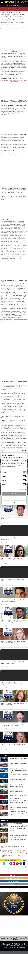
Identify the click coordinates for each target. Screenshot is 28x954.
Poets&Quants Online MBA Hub (17, 811)
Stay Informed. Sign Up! (10, 860)
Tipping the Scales (22, 938)
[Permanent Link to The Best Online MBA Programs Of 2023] (4, 814)
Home (2, 9)
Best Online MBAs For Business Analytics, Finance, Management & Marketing (18, 807)
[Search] (26, 867)
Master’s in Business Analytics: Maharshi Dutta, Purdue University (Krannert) (13, 600)
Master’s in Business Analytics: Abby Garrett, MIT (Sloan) (13, 745)
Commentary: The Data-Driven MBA (19, 774)
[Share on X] (4, 25)
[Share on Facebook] (2, 25)
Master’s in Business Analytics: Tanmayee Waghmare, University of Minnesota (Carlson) (12, 559)
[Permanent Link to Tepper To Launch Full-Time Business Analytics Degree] (4, 786)
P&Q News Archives (12, 943)
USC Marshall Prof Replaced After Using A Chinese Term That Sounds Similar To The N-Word (18, 835)
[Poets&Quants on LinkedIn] (20, 863)
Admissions (15, 9)
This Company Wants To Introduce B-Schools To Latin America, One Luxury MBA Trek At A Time (7, 853)
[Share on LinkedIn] (9, 25)
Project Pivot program (17, 317)
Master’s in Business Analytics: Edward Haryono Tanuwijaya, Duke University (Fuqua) (13, 724)
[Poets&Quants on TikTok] (24, 863)
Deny (14, 502)
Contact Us (12, 945)
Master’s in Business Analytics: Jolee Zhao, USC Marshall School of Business (12, 662)
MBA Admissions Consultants (14, 884)
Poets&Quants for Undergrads (9, 938)
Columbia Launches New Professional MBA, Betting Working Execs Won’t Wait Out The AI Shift (18, 825)
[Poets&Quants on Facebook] (10, 863)
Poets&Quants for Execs (18, 937)
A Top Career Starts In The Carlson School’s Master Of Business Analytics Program (18, 797)
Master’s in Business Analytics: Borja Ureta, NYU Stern (13, 579)
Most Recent (22, 9)
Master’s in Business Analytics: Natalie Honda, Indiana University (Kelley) (12, 703)
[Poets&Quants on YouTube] (17, 863)
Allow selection (14, 497)
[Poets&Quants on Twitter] (4, 863)
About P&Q (4, 943)
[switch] (25, 476)
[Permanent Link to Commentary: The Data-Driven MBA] (4, 775)
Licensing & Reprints (6, 944)
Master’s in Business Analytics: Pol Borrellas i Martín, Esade (14, 517)
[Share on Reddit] (14, 25)
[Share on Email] (7, 25)
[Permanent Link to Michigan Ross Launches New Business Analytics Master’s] (4, 791)
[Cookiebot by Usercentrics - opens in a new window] (21, 451)
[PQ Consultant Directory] (14, 925)
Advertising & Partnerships (19, 944)
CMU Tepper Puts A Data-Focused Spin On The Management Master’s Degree (18, 770)
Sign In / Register (20, 945)
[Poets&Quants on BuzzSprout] (7, 863)
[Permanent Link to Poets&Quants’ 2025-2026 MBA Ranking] (4, 830)
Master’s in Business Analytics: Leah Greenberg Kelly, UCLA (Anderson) (13, 641)
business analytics (10, 846)
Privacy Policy (21, 943)
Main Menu (8, 9)
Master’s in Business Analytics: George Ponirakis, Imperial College (13, 538)
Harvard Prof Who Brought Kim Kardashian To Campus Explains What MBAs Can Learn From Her (19, 853)
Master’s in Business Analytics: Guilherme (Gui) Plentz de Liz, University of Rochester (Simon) (13, 621)
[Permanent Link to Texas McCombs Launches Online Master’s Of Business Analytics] (4, 765)
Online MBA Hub (14, 875)
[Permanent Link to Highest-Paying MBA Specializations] (4, 759)
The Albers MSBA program (7, 219)
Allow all (14, 493)
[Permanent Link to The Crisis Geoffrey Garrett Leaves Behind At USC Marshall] (4, 840)
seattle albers (17, 846)
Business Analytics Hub (14, 881)
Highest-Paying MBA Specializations (18, 758)
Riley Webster (6, 22)
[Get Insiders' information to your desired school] (14, 903)
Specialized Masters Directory (14, 878)
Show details (21, 489)
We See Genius (14, 939)
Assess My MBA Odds (14, 887)
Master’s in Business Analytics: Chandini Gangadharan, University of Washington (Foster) (13, 683)
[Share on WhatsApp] (12, 25)
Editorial (6, 945)
